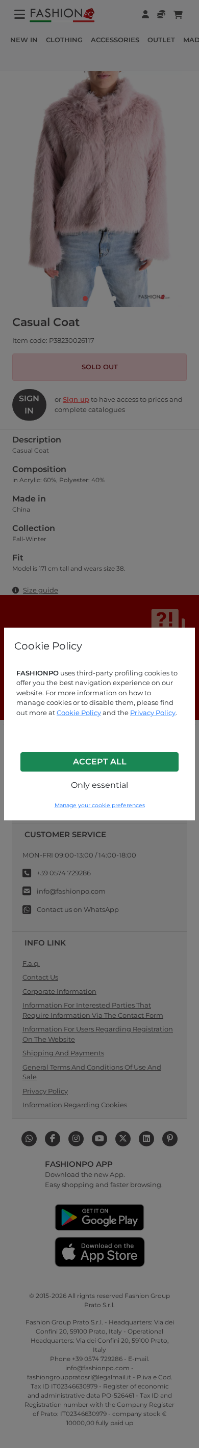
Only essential (99, 785)
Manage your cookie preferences (100, 805)
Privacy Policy (153, 712)
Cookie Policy (79, 712)
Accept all (100, 761)
